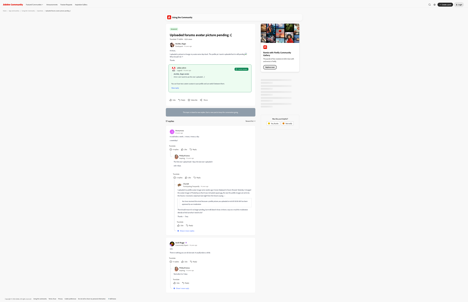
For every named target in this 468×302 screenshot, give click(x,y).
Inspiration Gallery (81, 5)
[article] (210, 140)
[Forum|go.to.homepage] (13, 5)
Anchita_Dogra (180, 44)
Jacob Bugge (179, 243)
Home (5, 11)
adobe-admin (181, 68)
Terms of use (52, 299)
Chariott (186, 184)
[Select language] (435, 5)
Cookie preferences (70, 299)
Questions (40, 11)
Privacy (60, 299)
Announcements (52, 5)
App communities (14, 11)
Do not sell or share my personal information (92, 299)
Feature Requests (66, 5)
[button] (445, 5)
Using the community (40, 299)
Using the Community (28, 11)
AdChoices (113, 299)
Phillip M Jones (184, 156)
